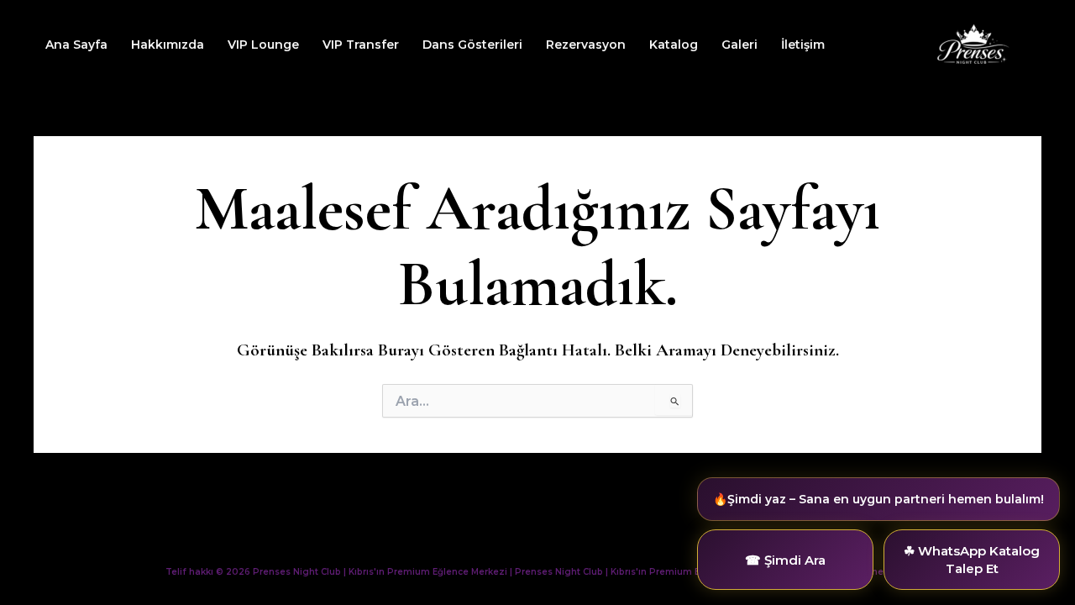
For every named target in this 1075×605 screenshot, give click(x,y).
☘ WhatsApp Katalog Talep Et (972, 559)
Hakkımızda (167, 44)
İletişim (803, 44)
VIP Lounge (263, 44)
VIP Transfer (360, 44)
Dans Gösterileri (472, 44)
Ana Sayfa (76, 44)
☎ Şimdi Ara (785, 560)
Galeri (739, 44)
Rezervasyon (586, 44)
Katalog (673, 44)
